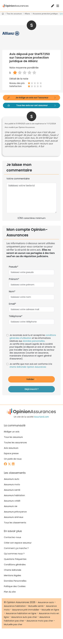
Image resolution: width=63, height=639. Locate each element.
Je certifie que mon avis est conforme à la (31, 365)
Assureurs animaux (13, 517)
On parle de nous (13, 458)
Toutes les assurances (15, 442)
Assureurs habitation (14, 495)
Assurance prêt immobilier (25, 609)
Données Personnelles (15, 580)
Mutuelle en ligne (50, 609)
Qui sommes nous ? (14, 553)
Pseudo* (13, 266)
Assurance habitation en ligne (21, 613)
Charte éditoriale (12, 570)
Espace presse (11, 453)
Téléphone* (15, 316)
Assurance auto (46, 602)
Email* (12, 304)
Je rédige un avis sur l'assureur (32, 97)
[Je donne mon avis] (53, 6)
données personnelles (34, 341)
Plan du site (10, 591)
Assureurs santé (12, 489)
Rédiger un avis (11, 431)
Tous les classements (15, 522)
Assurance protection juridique (45, 13)
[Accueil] (15, 5)
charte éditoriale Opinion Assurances (28, 367)
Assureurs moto (12, 484)
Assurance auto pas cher (24, 617)
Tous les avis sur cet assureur (32, 105)
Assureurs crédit (12, 500)
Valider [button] (30, 379)
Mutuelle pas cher (13, 624)
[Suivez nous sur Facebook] (5, 464)
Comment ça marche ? (16, 548)
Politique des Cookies (14, 586)
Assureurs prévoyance (15, 511)
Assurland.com (41, 416)
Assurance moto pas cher (40, 620)
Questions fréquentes (15, 559)
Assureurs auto (11, 479)
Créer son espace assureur (18, 542)
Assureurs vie (10, 506)
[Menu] (58, 6)
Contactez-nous (12, 537)
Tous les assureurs (14, 13)
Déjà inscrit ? (32, 389)
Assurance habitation (15, 606)
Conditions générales (15, 564)
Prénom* (14, 279)
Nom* (12, 291)
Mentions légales (12, 575)
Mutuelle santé (36, 606)
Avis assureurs (11, 448)
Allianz (27, 13)
